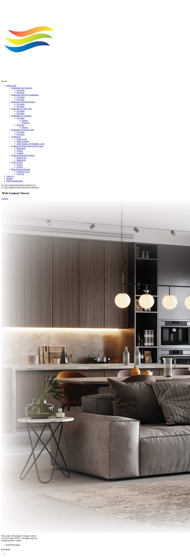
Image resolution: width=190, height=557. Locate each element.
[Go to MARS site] (54, 536)
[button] (4, 199)
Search (4, 81)
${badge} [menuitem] (13, 545)
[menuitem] (97, 554)
